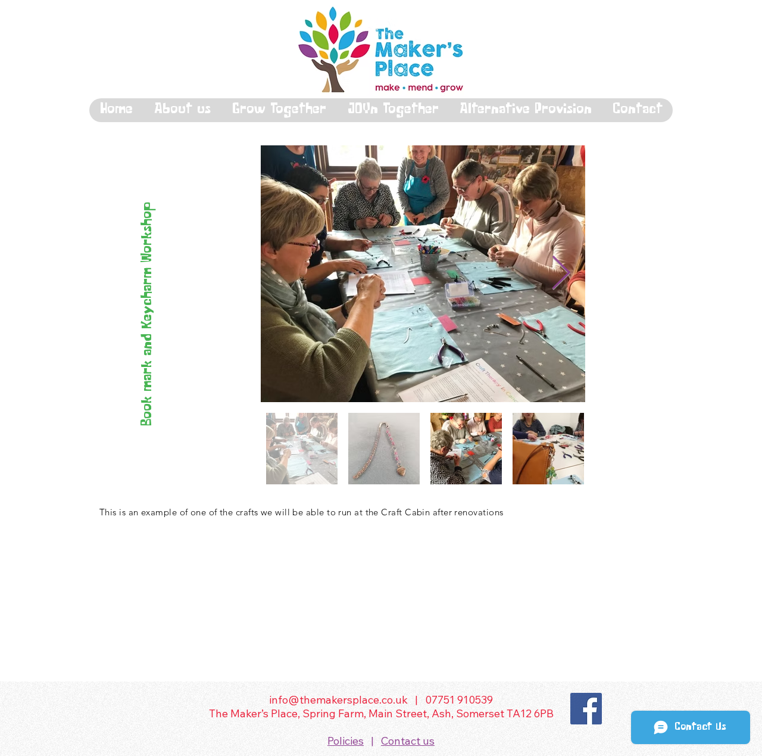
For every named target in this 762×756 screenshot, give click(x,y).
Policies (345, 741)
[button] (182, 110)
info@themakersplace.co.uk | (347, 700)
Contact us (408, 741)
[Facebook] (586, 708)
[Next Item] (561, 274)
